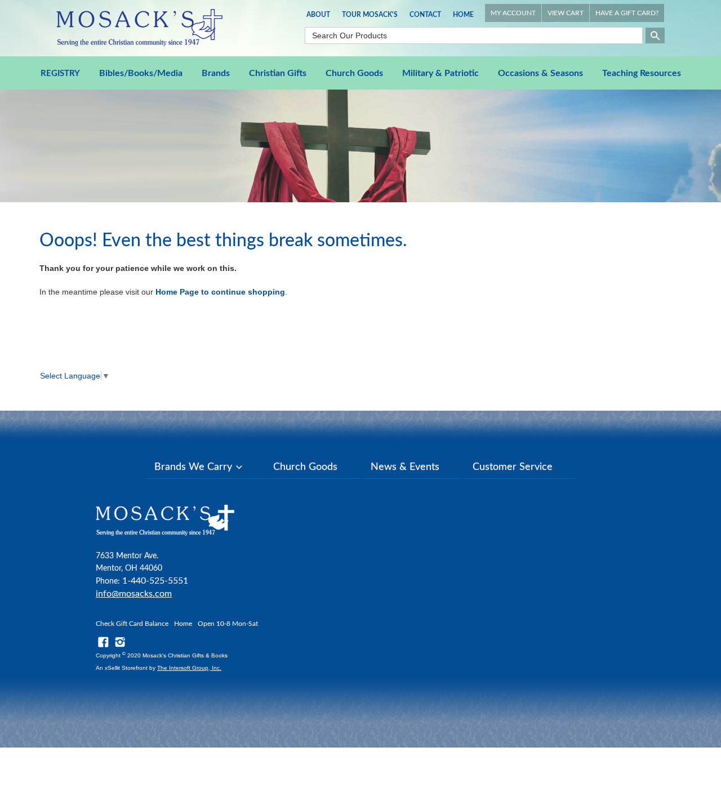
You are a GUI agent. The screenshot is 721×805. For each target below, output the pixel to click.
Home (463, 14)
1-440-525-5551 (155, 580)
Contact (425, 14)
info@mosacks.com (134, 593)
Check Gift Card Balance (132, 623)
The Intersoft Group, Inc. (189, 668)
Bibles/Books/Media (141, 73)
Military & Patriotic (440, 73)
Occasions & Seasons (540, 73)
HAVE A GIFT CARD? (626, 13)
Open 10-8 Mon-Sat (228, 623)
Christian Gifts (277, 73)
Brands (216, 73)
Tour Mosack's (370, 14)
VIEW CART (566, 13)
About (318, 14)
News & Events (405, 467)
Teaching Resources (641, 73)
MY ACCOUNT (513, 13)
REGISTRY (60, 73)
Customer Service (513, 467)
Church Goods (354, 73)
